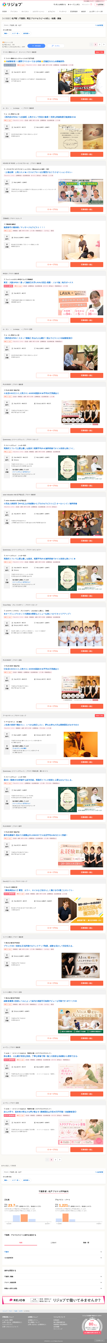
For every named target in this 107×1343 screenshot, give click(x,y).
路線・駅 (86, 1242)
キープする (53, 99)
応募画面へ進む (87, 99)
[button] (53, 71)
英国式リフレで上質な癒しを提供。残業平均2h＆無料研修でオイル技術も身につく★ (40, 559)
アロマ (10, 1311)
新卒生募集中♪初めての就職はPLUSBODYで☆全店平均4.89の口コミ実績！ (36, 835)
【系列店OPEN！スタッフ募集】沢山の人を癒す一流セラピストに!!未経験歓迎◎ (38, 338)
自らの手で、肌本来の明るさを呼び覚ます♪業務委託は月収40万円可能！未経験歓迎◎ (40, 1112)
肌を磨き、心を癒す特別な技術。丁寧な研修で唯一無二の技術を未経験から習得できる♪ (41, 1056)
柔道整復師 (74, 11)
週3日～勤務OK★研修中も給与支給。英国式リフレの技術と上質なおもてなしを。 (38, 780)
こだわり (53, 1242)
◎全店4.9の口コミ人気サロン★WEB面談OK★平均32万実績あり (31, 669)
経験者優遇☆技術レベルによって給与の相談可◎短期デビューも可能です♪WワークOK (40, 1001)
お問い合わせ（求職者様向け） (12, 1322)
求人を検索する (61, 4)
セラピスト (51, 11)
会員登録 (100, 4)
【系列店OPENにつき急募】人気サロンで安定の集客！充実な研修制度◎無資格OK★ (40, 117)
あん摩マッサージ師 (96, 11)
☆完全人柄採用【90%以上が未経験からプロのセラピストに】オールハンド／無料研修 (40, 504)
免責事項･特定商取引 (60, 1324)
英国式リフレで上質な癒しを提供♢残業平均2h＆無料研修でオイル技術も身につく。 (40, 448)
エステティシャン (38, 11)
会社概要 (56, 1326)
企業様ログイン (100, 1)
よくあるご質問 (7, 1320)
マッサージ (62, 11)
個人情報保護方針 (59, 1322)
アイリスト (14, 11)
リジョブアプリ (7, 1324)
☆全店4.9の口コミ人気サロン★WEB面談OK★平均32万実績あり (31, 393)
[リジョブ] (12, 5)
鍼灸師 (83, 11)
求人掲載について (88, 1)
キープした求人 (75, 4)
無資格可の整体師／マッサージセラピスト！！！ (24, 227)
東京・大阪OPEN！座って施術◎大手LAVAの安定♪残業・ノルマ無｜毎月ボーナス (38, 282)
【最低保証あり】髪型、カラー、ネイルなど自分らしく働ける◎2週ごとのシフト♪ (38, 890)
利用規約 (56, 1320)
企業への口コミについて (10, 1326)
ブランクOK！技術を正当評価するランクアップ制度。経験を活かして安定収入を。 (39, 946)
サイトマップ (58, 1329)
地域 (20, 1242)
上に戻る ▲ (99, 1340)
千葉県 (15, 1311)
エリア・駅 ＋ (16, 33)
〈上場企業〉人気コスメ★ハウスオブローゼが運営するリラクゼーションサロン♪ (38, 172)
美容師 (4, 11)
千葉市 (6, 1252)
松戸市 (20, 1311)
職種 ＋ (6, 33)
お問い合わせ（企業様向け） (37, 1324)
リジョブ (5, 1311)
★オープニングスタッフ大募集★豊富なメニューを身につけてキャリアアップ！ (37, 614)
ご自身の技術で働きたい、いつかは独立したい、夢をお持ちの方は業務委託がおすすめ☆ (41, 725)
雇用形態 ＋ (26, 33)
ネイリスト (25, 11)
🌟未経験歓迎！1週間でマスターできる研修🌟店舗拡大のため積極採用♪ (34, 61)
